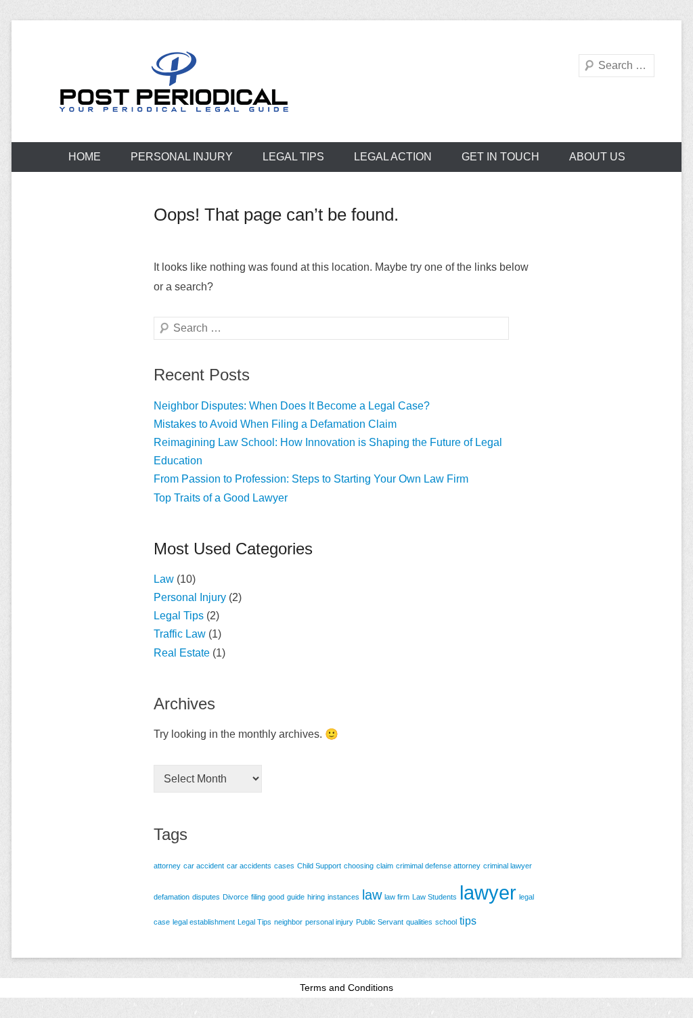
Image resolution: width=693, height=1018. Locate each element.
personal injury (329, 922)
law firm (396, 897)
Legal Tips (293, 156)
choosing (359, 866)
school (446, 922)
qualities (419, 922)
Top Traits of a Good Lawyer (221, 498)
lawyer (488, 892)
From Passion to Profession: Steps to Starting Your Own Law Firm (311, 479)
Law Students (434, 897)
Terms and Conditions (346, 987)
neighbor (288, 922)
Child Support (319, 866)
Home (84, 156)
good (276, 897)
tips (468, 920)
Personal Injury (182, 156)
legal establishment (204, 922)
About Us (597, 156)
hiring (316, 897)
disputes (206, 897)
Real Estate (182, 653)
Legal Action (393, 156)
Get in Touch (500, 156)
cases (284, 866)
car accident (203, 866)
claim (384, 866)
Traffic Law (180, 634)
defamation (171, 897)
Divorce (235, 897)
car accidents (249, 866)
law (372, 894)
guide (296, 897)
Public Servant (379, 922)
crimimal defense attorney (438, 866)
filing (258, 897)
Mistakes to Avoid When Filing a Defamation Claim (275, 424)
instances (343, 897)
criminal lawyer (507, 866)
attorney (167, 866)
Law (164, 579)
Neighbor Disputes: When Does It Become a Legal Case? (292, 406)
